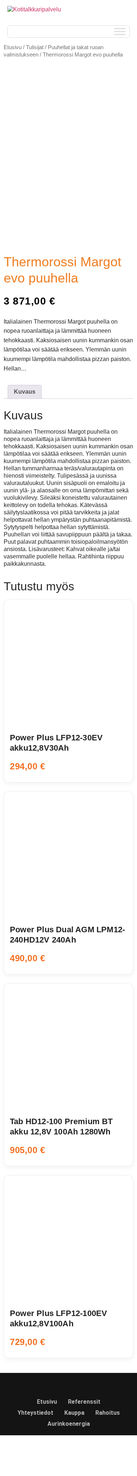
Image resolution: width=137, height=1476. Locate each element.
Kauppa (74, 1412)
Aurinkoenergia (68, 1423)
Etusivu (13, 47)
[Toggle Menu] (120, 31)
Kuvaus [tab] (24, 392)
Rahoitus (107, 1412)
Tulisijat (34, 47)
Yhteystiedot (35, 1412)
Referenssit (84, 1401)
